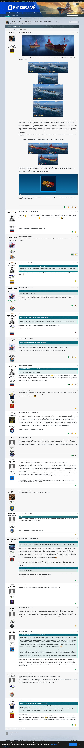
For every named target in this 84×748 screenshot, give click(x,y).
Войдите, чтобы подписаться (62, 21)
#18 (75, 631)
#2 (75, 211)
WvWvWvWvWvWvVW (12, 540)
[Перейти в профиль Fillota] (12, 497)
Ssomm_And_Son (12, 675)
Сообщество (10, 12)
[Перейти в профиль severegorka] (12, 420)
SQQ (12, 390)
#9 (75, 390)
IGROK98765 (12, 513)
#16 (75, 585)
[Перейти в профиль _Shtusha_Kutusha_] (12, 245)
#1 (75, 32)
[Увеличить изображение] (48, 184)
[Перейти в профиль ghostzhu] (12, 615)
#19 (75, 673)
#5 (75, 287)
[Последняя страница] (18, 29)
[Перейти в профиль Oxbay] (12, 443)
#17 (75, 607)
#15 (75, 538)
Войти (74, 1)
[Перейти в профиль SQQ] (12, 396)
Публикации (27, 12)
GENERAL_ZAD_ (12, 212)
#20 (75, 699)
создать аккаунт (80, 1)
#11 (75, 437)
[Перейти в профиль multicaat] (12, 467)
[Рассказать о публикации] (77, 32)
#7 (75, 338)
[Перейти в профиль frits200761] (12, 592)
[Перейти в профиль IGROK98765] (12, 520)
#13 (75, 490)
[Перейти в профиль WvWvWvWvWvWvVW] (12, 547)
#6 (75, 314)
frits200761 (12, 586)
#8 (75, 365)
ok (72, 744)
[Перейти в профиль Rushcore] (7, 22)
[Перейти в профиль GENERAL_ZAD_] (12, 218)
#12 (75, 460)
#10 (75, 412)
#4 (75, 262)
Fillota (12, 491)
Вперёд (14, 29)
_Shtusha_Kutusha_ (12, 238)
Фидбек (29, 23)
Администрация (15, 15)
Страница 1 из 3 (23, 29)
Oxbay (12, 437)
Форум (8, 15)
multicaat (12, 461)
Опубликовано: (26, 32)
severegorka (12, 414)
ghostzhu (12, 609)
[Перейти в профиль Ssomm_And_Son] (12, 681)
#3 (75, 236)
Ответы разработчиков (39, 12)
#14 (75, 513)
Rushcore (15, 23)
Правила (19, 12)
